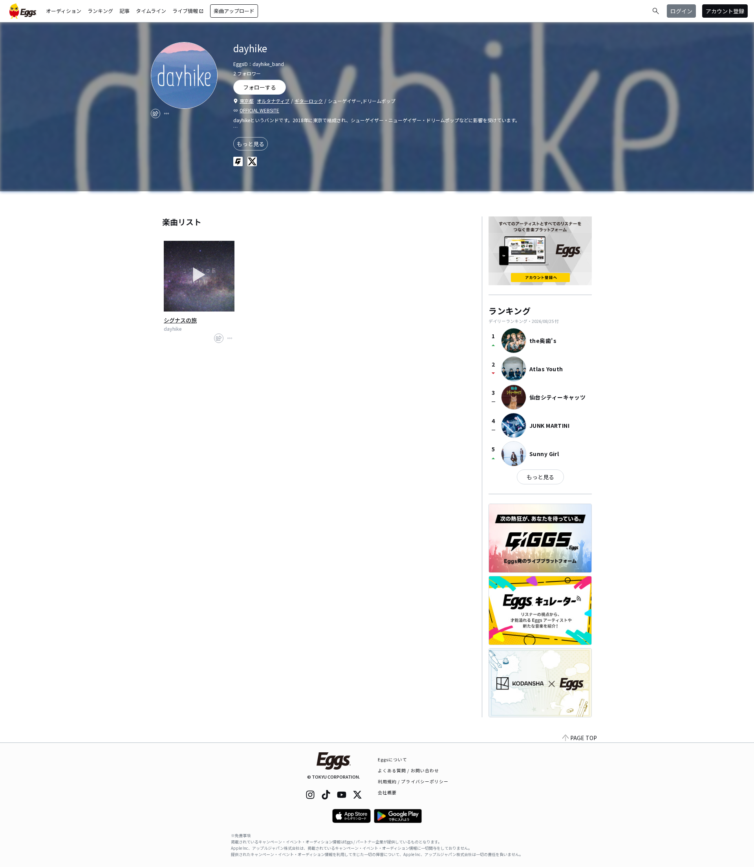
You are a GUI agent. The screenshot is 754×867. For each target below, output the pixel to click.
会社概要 (387, 792)
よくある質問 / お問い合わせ (408, 770)
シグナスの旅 (180, 320)
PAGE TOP (583, 738)
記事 (124, 11)
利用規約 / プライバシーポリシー (413, 781)
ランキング (100, 11)
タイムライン (151, 11)
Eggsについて (393, 759)
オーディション (63, 11)
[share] (155, 113)
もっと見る (250, 144)
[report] (166, 113)
